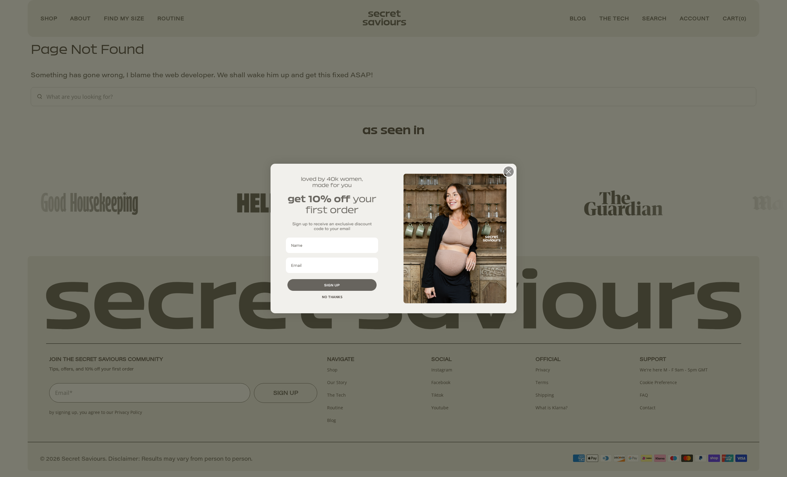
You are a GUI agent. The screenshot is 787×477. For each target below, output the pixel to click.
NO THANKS (332, 297)
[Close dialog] (508, 171)
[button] (332, 285)
